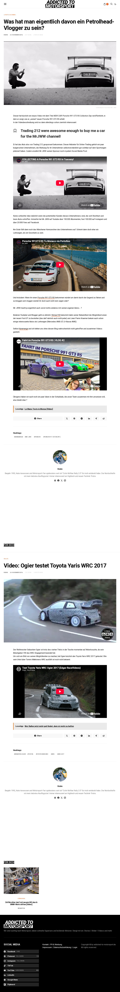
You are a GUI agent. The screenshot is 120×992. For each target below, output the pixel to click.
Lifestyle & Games (10, 14)
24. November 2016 (16, 572)
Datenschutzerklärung (62, 947)
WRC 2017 (61, 754)
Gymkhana (21, 898)
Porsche (38, 437)
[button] (115, 4)
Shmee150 (55, 315)
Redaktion (21, 908)
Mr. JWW (28, 437)
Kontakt (45, 944)
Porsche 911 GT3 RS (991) (52, 437)
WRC (53, 754)
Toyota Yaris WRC (42, 754)
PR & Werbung (56, 944)
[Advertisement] (60, 510)
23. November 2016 (16, 35)
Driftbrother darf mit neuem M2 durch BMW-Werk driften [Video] (21, 903)
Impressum (47, 947)
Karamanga (23, 329)
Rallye (6, 558)
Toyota (30, 754)
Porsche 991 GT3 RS (46, 298)
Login (75, 947)
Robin (6, 35)
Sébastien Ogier (20, 754)
